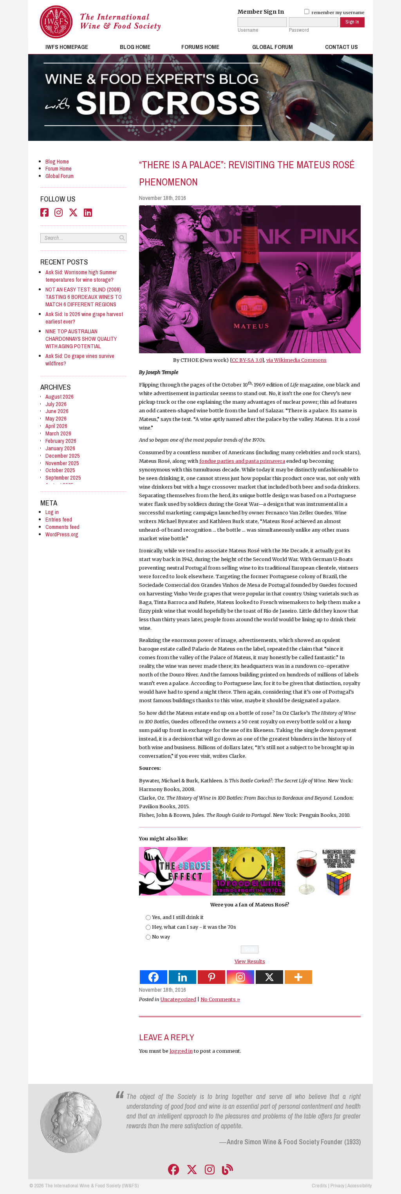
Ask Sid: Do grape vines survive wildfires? (79, 359)
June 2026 (57, 411)
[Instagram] (240, 977)
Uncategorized (178, 999)
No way (161, 937)
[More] (298, 977)
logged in (181, 1051)
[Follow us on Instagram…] (210, 1170)
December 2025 (62, 455)
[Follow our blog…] (227, 1170)
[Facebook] (153, 977)
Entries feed (58, 519)
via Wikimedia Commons (296, 360)
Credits (319, 1185)
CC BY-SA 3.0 (247, 360)
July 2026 (56, 404)
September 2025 (63, 477)
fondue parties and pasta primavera (242, 461)
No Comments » (220, 999)
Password (299, 30)
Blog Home (135, 47)
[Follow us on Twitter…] (191, 1170)
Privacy (337, 1185)
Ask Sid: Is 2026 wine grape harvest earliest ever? (84, 317)
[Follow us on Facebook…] (173, 1170)
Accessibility (359, 1185)
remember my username (338, 12)
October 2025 (60, 470)
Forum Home (58, 168)
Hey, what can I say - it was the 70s (194, 927)
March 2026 (58, 433)
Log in (52, 512)
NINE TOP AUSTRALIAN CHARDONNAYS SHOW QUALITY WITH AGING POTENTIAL (81, 338)
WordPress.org (61, 534)
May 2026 (56, 418)
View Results (250, 961)
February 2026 (60, 440)
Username (248, 30)
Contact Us (341, 47)
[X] (269, 977)
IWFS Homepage (66, 47)
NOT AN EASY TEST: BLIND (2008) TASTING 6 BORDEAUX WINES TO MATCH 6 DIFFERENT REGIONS (83, 297)
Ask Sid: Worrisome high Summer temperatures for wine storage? (81, 275)
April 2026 (56, 426)
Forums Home (200, 47)
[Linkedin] (182, 977)
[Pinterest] (211, 977)
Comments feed (62, 526)
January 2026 (60, 448)
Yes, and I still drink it (178, 917)
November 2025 (62, 463)
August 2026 (59, 396)
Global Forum (272, 47)
